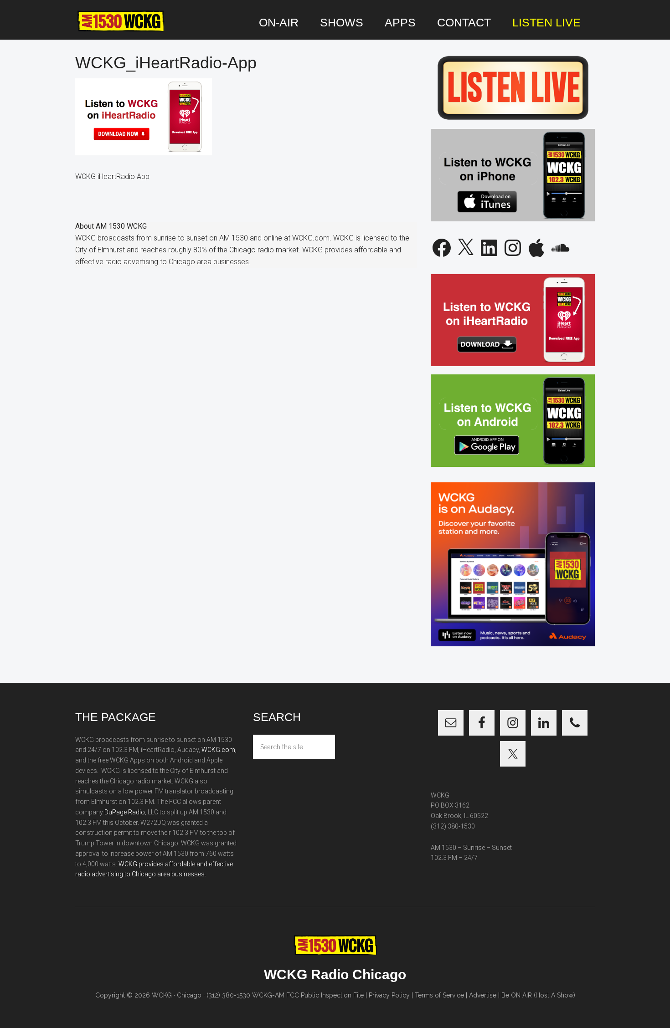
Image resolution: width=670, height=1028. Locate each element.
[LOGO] (120, 21)
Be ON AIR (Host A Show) (538, 995)
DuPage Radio (124, 812)
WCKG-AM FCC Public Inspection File (308, 995)
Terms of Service (439, 995)
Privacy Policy (389, 995)
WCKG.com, (219, 749)
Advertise (482, 995)
